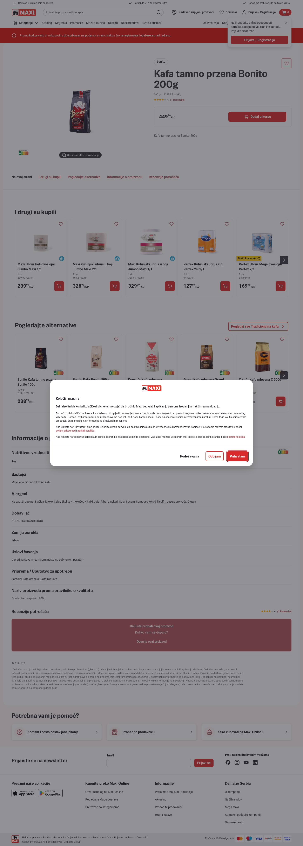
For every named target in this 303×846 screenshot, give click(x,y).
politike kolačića (236, 436)
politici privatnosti (66, 430)
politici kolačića (86, 430)
